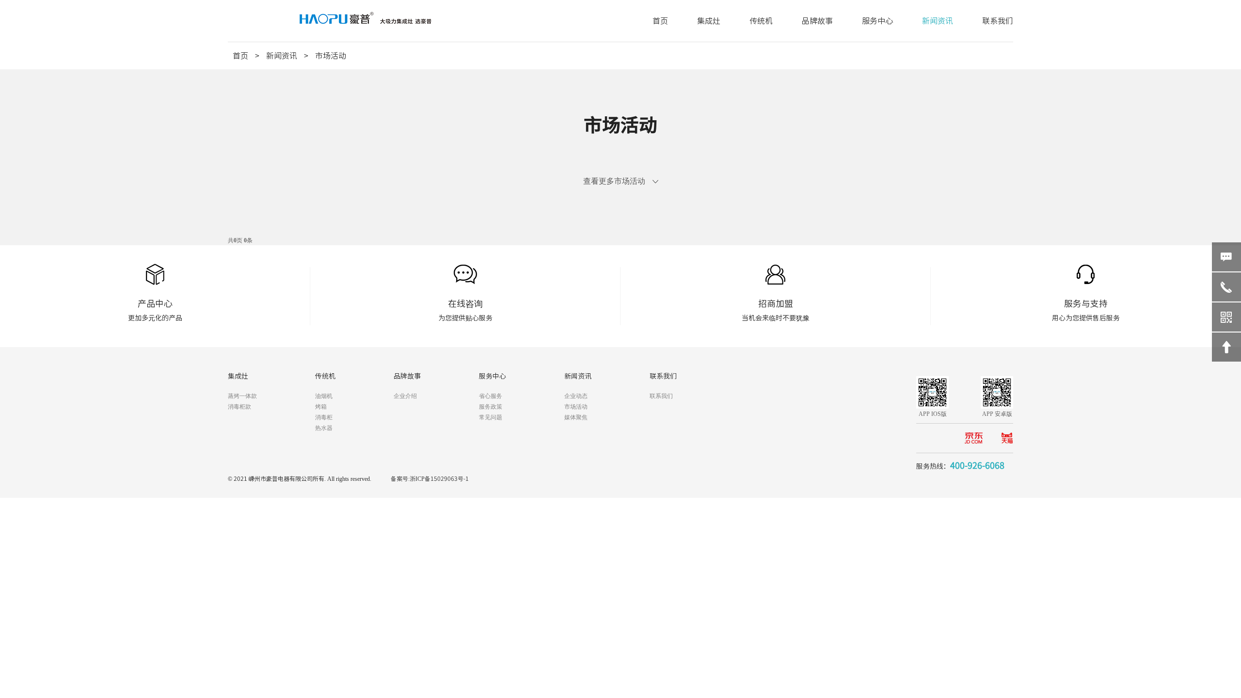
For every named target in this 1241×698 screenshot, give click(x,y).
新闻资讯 (937, 21)
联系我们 (997, 21)
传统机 (761, 21)
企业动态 (576, 396)
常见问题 (490, 417)
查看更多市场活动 (614, 181)
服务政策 (490, 406)
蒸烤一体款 (242, 396)
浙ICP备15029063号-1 (439, 478)
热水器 (324, 428)
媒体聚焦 (576, 417)
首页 (660, 21)
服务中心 (877, 21)
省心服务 (490, 396)
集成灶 (708, 21)
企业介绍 (405, 396)
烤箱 (321, 406)
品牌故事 (817, 21)
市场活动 (330, 56)
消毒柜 (324, 417)
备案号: (400, 478)
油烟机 (324, 396)
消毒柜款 (239, 406)
